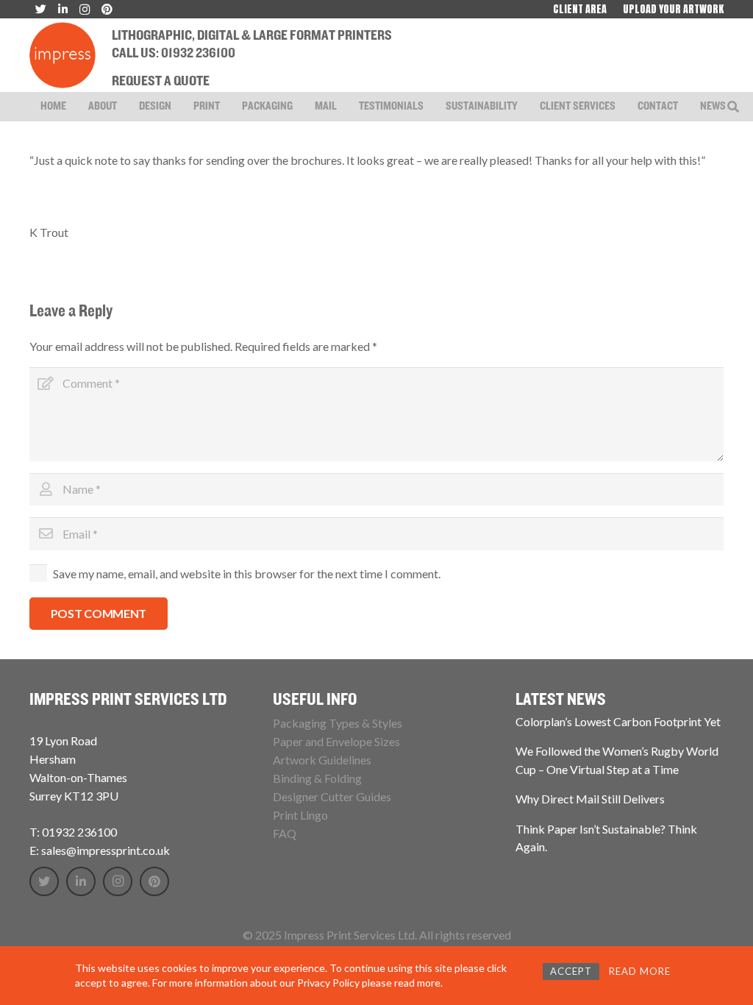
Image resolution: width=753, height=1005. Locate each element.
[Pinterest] (154, 881)
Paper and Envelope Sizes (336, 741)
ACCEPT (571, 971)
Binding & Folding (317, 778)
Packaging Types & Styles (337, 723)
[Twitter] (44, 881)
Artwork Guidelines (322, 760)
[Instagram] (117, 881)
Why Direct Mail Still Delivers (590, 799)
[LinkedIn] (81, 881)
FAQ (284, 833)
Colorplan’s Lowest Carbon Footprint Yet (618, 721)
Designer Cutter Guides (332, 796)
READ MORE (640, 971)
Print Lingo (300, 815)
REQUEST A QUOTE (161, 81)
